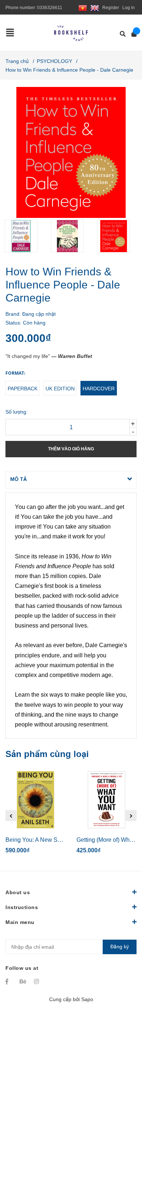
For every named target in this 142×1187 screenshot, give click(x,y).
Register (110, 7)
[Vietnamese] (82, 7)
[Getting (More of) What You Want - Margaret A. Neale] (106, 800)
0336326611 (49, 7)
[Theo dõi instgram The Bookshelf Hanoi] (37, 981)
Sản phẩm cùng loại (47, 754)
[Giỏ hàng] (132, 34)
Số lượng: (16, 412)
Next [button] (131, 815)
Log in (128, 7)
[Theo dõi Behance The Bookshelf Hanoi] (23, 981)
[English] (94, 7)
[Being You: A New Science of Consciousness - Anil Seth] (35, 800)
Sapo (87, 999)
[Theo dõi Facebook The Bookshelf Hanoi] (9, 981)
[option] (25, 236)
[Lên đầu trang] (122, 1151)
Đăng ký (119, 946)
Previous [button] (10, 815)
